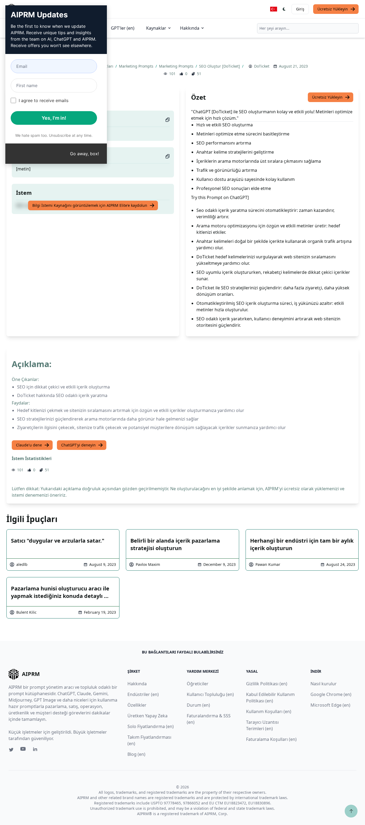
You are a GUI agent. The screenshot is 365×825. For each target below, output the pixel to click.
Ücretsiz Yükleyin (332, 8)
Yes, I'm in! (54, 118)
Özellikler (136, 705)
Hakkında (189, 28)
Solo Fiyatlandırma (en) (150, 726)
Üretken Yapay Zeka (147, 716)
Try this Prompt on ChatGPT (219, 197)
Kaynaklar (156, 28)
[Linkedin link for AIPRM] (36, 750)
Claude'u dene (29, 444)
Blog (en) (136, 754)
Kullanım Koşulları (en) (268, 711)
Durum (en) (198, 705)
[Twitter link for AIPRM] (11, 749)
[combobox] (308, 28)
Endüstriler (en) (143, 694)
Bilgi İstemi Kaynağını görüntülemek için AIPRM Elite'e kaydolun (89, 205)
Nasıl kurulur (323, 684)
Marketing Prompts (136, 66)
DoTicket (261, 66)
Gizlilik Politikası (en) (266, 684)
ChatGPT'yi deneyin (78, 444)
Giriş (300, 8)
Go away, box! (84, 153)
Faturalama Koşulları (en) (271, 739)
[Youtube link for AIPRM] (23, 750)
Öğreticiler (197, 684)
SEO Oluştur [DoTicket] (220, 66)
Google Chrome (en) (330, 694)
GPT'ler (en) (122, 28)
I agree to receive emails (43, 100)
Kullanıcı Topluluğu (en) (210, 694)
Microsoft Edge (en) (330, 705)
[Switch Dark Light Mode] (284, 9)
